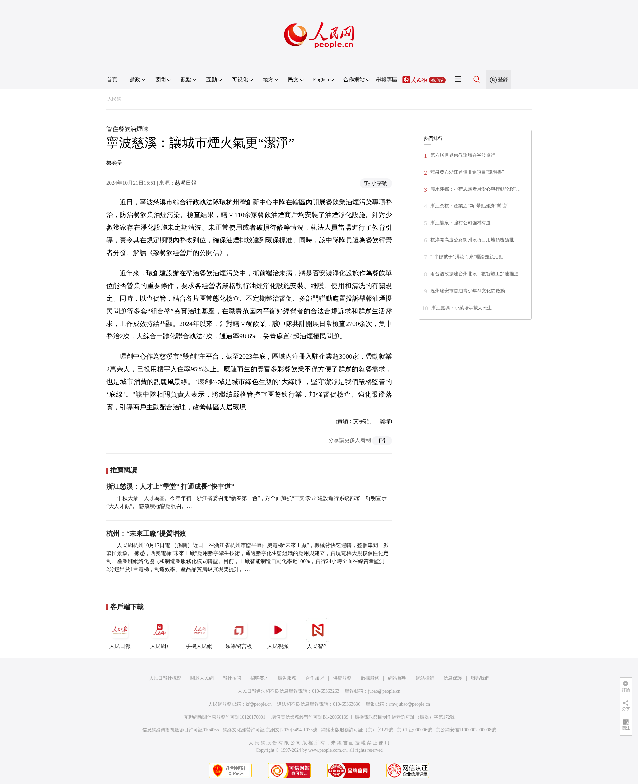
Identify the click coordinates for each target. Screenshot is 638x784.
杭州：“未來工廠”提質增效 (146, 533)
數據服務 (370, 678)
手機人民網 (199, 646)
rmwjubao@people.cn (409, 704)
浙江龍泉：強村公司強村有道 (460, 222)
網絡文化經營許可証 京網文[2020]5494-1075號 (270, 729)
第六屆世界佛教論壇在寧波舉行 (462, 155)
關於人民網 (202, 678)
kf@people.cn (259, 704)
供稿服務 (342, 678)
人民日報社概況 (165, 678)
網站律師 (425, 678)
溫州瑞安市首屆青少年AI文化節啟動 (467, 290)
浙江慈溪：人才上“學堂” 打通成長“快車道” (170, 486)
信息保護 (452, 678)
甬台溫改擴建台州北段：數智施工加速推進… (476, 273)
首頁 (112, 79)
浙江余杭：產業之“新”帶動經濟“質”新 (469, 205)
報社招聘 (232, 678)
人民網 (114, 98)
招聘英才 (259, 678)
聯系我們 (480, 678)
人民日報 (120, 646)
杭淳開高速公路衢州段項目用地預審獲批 (472, 239)
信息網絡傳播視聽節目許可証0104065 (180, 729)
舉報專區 (386, 79)
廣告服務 (287, 678)
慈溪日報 (185, 183)
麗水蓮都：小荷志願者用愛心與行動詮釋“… (475, 189)
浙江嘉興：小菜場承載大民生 (461, 307)
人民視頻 (278, 646)
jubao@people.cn (384, 691)
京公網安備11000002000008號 (466, 729)
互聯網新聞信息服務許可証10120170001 (224, 717)
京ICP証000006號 (414, 729)
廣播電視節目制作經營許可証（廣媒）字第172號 (405, 717)
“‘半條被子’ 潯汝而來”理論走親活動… (469, 256)
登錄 (503, 79)
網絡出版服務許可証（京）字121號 (357, 729)
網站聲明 (397, 678)
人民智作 (317, 646)
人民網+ (159, 646)
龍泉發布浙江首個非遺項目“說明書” (467, 172)
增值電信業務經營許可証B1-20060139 (309, 717)
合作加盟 (314, 678)
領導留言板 (238, 646)
